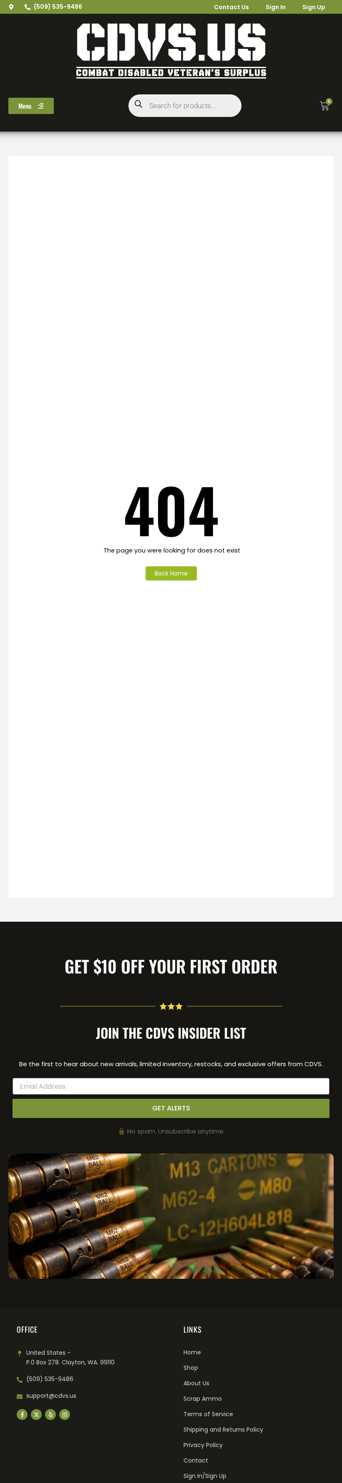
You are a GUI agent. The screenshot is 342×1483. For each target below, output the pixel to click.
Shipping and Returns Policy (223, 1429)
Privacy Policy (203, 1445)
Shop (191, 1368)
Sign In (276, 7)
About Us (196, 1383)
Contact (196, 1460)
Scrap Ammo (203, 1398)
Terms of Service (208, 1414)
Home (192, 1352)
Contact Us (231, 7)
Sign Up (313, 7)
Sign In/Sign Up (205, 1476)
